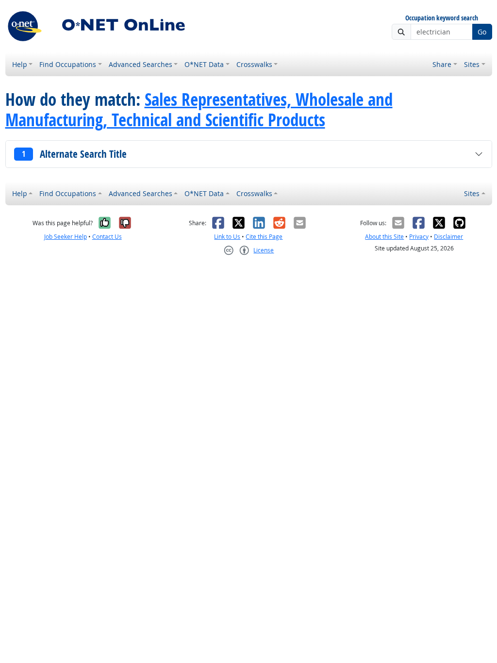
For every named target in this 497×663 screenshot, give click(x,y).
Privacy (419, 236)
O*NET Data (204, 64)
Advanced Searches (140, 64)
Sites (472, 64)
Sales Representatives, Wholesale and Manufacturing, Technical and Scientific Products (199, 110)
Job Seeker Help (65, 236)
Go (482, 31)
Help (19, 64)
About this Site (384, 236)
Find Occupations (67, 64)
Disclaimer (448, 236)
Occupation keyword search (441, 18)
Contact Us (107, 236)
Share (441, 64)
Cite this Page (264, 236)
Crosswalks (254, 64)
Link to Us (227, 236)
